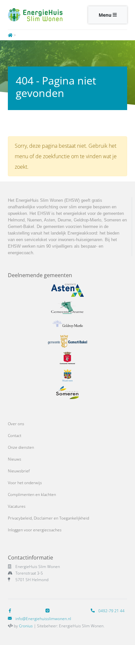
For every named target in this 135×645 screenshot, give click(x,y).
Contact (14, 435)
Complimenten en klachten (32, 494)
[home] (10, 35)
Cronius (26, 626)
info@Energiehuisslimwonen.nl (43, 618)
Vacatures (17, 506)
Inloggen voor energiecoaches (35, 530)
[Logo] (35, 15)
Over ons (16, 424)
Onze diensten (21, 447)
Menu (106, 15)
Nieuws (14, 459)
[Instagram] (49, 611)
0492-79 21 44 (111, 611)
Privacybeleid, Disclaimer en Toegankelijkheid (48, 518)
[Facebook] (11, 611)
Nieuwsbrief (19, 471)
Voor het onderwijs (25, 482)
